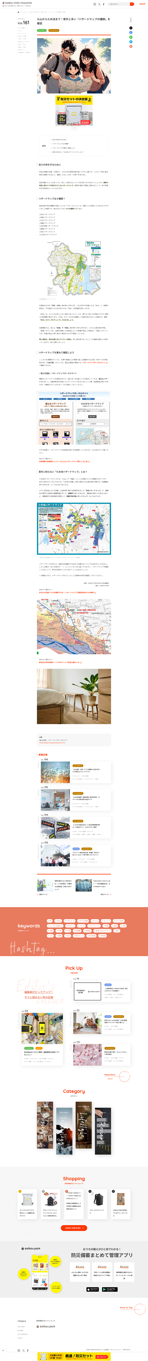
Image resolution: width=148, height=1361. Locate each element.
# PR (49, 921)
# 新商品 (87, 930)
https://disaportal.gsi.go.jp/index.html (52, 743)
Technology (19, 1018)
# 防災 (24, 47)
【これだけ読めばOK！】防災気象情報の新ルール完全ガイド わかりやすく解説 (86, 826)
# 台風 (19, 36)
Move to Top (126, 1307)
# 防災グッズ (21, 50)
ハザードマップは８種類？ (61, 144)
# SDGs (74, 831)
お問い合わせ (126, 1349)
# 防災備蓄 (20, 52)
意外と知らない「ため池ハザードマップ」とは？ (68, 152)
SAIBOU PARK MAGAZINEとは (94, 1349)
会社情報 (106, 1349)
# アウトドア (76, 776)
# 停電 (83, 834)
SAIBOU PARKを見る (73, 1228)
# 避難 (19, 47)
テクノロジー (24, 12)
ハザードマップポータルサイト (94, 362)
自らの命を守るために (60, 140)
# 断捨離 (77, 930)
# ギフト (95, 921)
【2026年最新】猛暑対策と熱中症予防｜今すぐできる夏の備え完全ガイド (86, 798)
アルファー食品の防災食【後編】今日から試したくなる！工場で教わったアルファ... (85, 854)
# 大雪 (24, 39)
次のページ (105, 894)
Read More (110, 1076)
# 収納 (114, 926)
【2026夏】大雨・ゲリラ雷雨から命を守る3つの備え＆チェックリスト (86, 770)
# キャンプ (90, 831)
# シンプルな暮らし (77, 779)
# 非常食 (27, 52)
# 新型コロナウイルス (23, 41)
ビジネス (76, 849)
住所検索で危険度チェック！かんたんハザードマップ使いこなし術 (63, 461)
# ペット (20, 31)
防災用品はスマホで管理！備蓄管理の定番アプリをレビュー (42, 1053)
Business (38, 848)
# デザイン (70, 926)
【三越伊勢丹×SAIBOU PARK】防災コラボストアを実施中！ (116, 989)
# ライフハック (22, 33)
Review (19, 1026)
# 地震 (24, 36)
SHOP (142, 4)
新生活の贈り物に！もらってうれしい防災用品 (115, 1053)
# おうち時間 (84, 776)
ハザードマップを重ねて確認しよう (64, 148)
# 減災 (19, 44)
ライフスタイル (54, 30)
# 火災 (24, 44)
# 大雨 (19, 39)
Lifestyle (38, 764)
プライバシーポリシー (116, 1349)
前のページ (43, 894)
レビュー (39, 1048)
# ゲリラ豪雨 (21, 28)
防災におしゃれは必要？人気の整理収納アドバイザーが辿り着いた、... (115, 1021)
